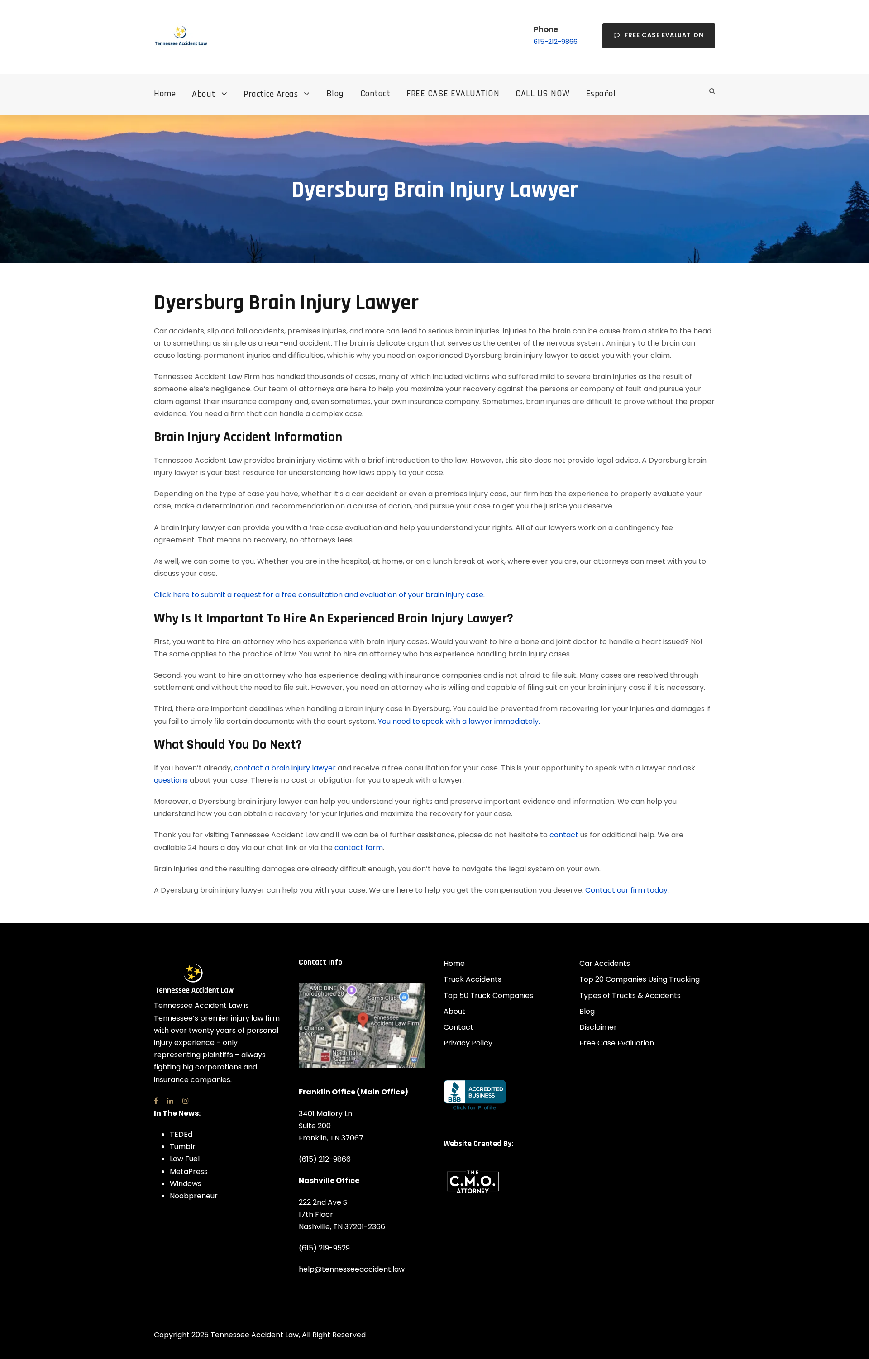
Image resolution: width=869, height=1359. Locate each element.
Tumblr (183, 1146)
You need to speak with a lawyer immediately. (459, 721)
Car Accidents (604, 963)
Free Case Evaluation (664, 35)
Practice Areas (271, 94)
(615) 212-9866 (325, 1159)
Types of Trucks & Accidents (630, 995)
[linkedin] (170, 1101)
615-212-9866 (556, 41)
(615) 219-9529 (324, 1248)
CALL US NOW (543, 94)
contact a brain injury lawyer (285, 768)
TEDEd (181, 1134)
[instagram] (185, 1101)
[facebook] (156, 1101)
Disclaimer (598, 1027)
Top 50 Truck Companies (488, 995)
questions (171, 780)
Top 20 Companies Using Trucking (639, 979)
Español (601, 94)
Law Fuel (185, 1159)
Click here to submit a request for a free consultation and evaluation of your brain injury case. (319, 594)
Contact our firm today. (627, 890)
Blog (335, 94)
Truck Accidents (472, 979)
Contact (375, 94)
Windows (185, 1183)
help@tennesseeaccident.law (352, 1269)
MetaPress (189, 1171)
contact (563, 835)
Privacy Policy (468, 1043)
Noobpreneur (194, 1196)
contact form (358, 847)
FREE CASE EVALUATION (452, 94)
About (203, 94)
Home (165, 94)
